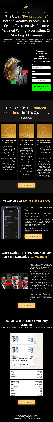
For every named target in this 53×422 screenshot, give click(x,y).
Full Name (35, 64)
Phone (34, 77)
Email (34, 71)
